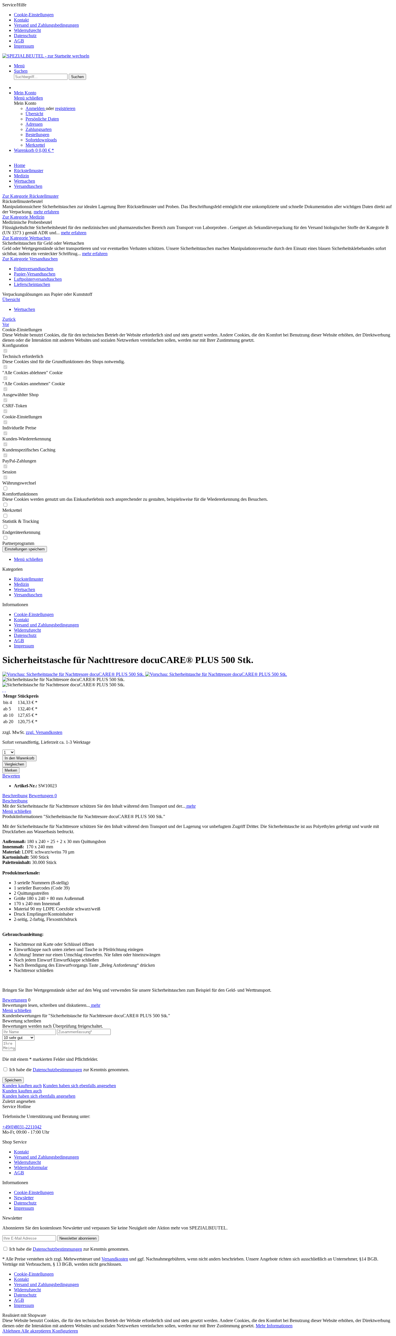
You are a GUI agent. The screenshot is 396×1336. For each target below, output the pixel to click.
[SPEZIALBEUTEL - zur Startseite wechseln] (45, 55)
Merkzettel (35, 145)
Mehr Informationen (274, 1325)
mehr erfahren (46, 211)
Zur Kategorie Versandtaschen (30, 258)
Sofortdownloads (41, 139)
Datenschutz (25, 35)
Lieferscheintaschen (32, 284)
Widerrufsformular (31, 1167)
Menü (19, 65)
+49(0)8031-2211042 (21, 1126)
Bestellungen (37, 134)
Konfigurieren (65, 1330)
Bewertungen (43, 795)
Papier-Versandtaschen (34, 273)
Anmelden (36, 108)
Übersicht (34, 113)
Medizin (21, 584)
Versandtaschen (28, 594)
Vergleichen (14, 764)
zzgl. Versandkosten (44, 732)
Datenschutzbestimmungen (57, 1069)
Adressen (34, 124)
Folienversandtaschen (33, 268)
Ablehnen (11, 1330)
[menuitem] (204, 14)
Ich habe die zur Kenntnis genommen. (69, 1069)
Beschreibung (15, 795)
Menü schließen (28, 98)
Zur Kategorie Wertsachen (26, 237)
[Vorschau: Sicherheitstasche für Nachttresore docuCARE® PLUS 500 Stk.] (73, 674)
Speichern (13, 1080)
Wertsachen (24, 589)
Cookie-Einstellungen (34, 14)
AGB (19, 40)
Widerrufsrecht (27, 30)
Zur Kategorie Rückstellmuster (30, 196)
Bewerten (11, 775)
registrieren (65, 108)
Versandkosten (114, 1258)
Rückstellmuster (28, 579)
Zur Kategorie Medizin (23, 217)
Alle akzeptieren (36, 1330)
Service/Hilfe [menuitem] (40, 25)
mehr (190, 806)
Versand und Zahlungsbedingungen (46, 25)
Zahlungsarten (39, 129)
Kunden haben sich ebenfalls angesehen (79, 1085)
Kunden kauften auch (22, 1085)
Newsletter (24, 1197)
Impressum (24, 46)
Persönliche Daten (42, 118)
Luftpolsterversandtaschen (38, 279)
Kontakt (21, 19)
